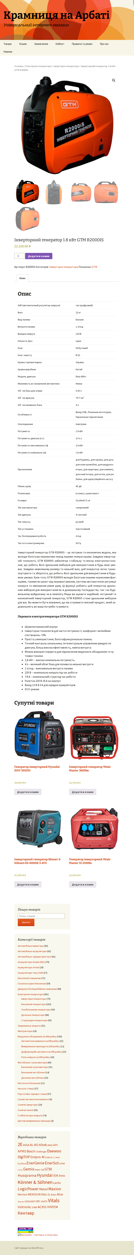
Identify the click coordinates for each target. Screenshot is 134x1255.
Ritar (60, 1194)
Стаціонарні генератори (34, 1020)
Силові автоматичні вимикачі (33, 1099)
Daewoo (54, 1151)
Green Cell (39, 1169)
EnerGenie (35, 1162)
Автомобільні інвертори (31, 945)
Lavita (57, 1183)
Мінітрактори (25, 1031)
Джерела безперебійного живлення (37, 988)
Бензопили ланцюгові (29, 978)
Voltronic (24, 1207)
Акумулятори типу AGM (30, 972)
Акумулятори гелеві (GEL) (31, 962)
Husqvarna (27, 1175)
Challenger (41, 1151)
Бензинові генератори (33, 1004)
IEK (55, 1175)
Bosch (31, 1151)
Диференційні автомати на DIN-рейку (41, 1051)
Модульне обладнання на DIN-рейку (37, 1036)
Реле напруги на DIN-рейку (35, 1057)
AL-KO (34, 1145)
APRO (22, 1151)
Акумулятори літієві (28, 967)
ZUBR (34, 1207)
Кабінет (59, 43)
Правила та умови (82, 43)
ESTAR (62, 1163)
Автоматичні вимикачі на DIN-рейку (40, 1041)
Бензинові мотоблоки (33, 1072)
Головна (18, 66)
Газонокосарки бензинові (32, 983)
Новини (7, 51)
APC (55, 1145)
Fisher (20, 1170)
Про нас (104, 43)
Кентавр (26, 1213)
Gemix (28, 1169)
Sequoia (21, 1201)
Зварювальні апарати (29, 1025)
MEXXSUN (34, 1194)
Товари (7, 43)
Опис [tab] (22, 278)
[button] (114, 80)
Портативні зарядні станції (32, 1093)
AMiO (50, 1145)
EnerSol (51, 1162)
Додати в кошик (39, 256)
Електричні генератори (38, 66)
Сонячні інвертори (28, 1104)
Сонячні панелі (25, 1110)
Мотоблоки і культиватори (32, 1062)
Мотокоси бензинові (29, 1083)
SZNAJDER (30, 1201)
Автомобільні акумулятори (32, 951)
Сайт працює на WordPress (28, 1247)
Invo (62, 1175)
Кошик (23, 43)
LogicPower (28, 1188)
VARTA (44, 1201)
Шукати (26, 922)
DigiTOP (24, 1156)
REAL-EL (45, 1194)
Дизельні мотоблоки (32, 1077)
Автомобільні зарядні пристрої (34, 956)
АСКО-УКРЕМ (48, 1207)
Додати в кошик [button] (28, 792)
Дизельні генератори (32, 1014)
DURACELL (49, 1157)
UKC (37, 1201)
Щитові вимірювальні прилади (34, 1120)
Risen (53, 1194)
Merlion (22, 1194)
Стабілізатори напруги (30, 1115)
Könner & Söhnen (35, 1182)
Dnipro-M (37, 1157)
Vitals (53, 1200)
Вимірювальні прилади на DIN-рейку (40, 1046)
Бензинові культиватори (34, 1067)
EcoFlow (22, 1163)
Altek (43, 1145)
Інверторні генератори (66, 66)
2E (20, 1144)
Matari (43, 1189)
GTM (94, 267)
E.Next (57, 1157)
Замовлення (41, 43)
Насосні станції (26, 1088)
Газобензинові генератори (35, 1009)
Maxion (55, 1188)
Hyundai (45, 1175)
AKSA (26, 1145)
